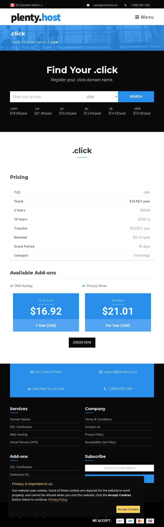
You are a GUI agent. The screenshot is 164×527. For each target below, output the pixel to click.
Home (16, 42)
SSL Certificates (21, 427)
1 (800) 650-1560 (140, 5)
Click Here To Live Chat (48, 389)
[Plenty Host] (36, 17)
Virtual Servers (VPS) (24, 442)
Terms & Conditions (98, 419)
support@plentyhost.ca (120, 372)
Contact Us (92, 427)
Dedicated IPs (19, 474)
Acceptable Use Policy (100, 442)
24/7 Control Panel (48, 372)
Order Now (82, 342)
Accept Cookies (128, 509)
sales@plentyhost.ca (105, 5)
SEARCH (136, 96)
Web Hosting (18, 434)
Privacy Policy (94, 434)
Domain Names (35, 42)
